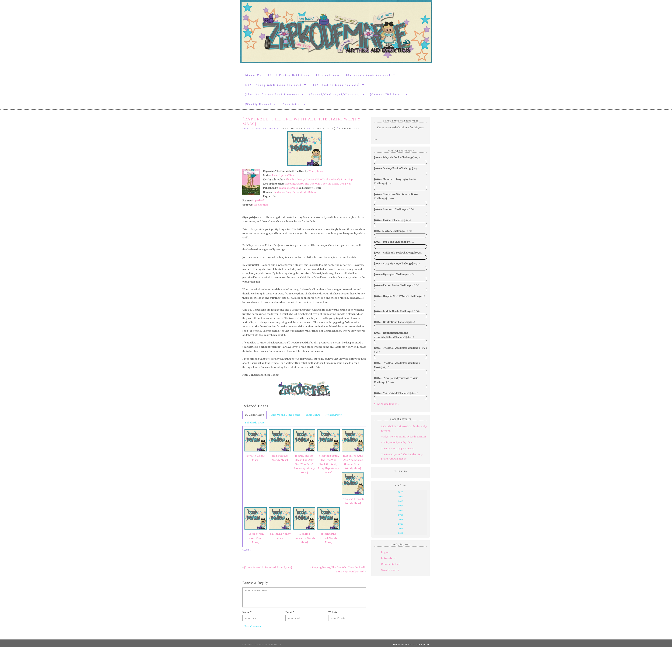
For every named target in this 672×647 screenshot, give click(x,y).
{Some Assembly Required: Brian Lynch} (268, 567)
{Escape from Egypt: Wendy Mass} (256, 538)
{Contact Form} (328, 75)
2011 (400, 532)
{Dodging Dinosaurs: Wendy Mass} (304, 538)
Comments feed (390, 564)
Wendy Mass (315, 171)
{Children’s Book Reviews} (369, 75)
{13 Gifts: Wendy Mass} (255, 457)
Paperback (258, 200)
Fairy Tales (291, 192)
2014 (400, 519)
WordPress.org (390, 570)
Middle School (308, 192)
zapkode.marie (293, 128)
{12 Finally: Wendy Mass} (279, 536)
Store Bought (260, 204)
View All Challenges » (386, 403)
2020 (400, 492)
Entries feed (388, 558)
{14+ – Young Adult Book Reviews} (274, 85)
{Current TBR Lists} (387, 94)
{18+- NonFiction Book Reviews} (273, 94)
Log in (384, 552)
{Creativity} (292, 104)
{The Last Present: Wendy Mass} (353, 501)
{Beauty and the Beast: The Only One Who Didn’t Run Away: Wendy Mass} (304, 464)
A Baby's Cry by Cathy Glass (397, 442)
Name (246, 612)
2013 (400, 523)
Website (333, 612)
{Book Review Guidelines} (289, 75)
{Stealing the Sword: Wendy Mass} (328, 538)
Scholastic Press (288, 187)
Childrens (278, 192)
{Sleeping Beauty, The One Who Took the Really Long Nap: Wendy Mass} (328, 464)
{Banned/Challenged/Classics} (335, 94)
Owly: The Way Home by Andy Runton (403, 436)
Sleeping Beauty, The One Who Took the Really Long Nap (319, 179)
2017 (400, 505)
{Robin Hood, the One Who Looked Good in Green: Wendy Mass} (353, 462)
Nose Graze (423, 644)
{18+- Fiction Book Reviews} (337, 85)
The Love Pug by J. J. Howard (397, 448)
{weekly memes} (259, 104)
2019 (400, 496)
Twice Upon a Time (283, 175)
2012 (400, 528)
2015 (400, 514)
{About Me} (254, 75)
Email (289, 612)
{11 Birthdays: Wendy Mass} (280, 457)
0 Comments (349, 128)
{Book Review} (324, 128)
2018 (400, 501)
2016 (400, 510)
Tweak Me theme (402, 644)
